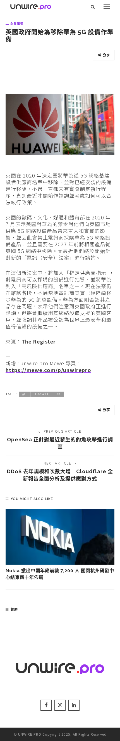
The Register (38, 341)
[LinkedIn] (74, 705)
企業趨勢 (17, 23)
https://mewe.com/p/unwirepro (48, 369)
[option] (60, 545)
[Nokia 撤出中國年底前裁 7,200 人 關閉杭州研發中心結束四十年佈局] (60, 537)
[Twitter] (60, 705)
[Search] (93, 6)
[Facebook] (46, 705)
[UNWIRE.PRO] (31, 6)
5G (24, 394)
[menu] (107, 6)
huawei (41, 394)
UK (58, 394)
